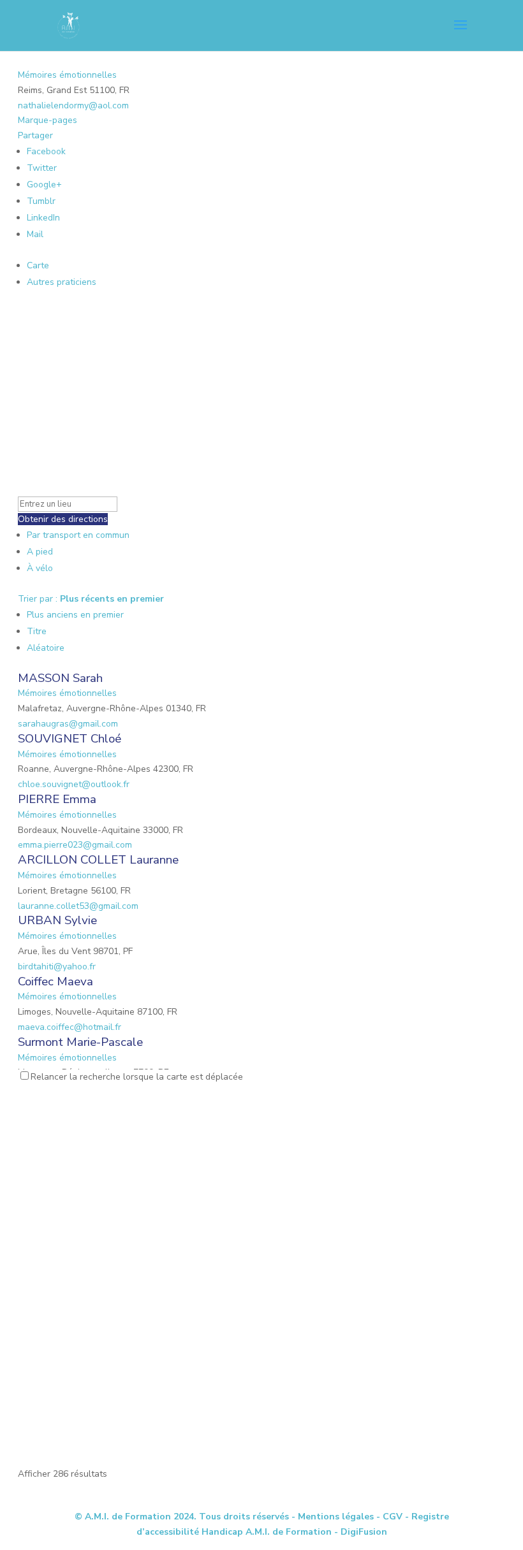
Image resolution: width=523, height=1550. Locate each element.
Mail (35, 234)
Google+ (44, 184)
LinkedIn (43, 218)
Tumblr (41, 201)
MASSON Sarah (60, 678)
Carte (38, 265)
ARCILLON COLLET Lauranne (98, 859)
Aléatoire (45, 648)
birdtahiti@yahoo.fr (57, 966)
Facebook (46, 151)
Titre (37, 631)
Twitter (42, 168)
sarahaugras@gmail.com (68, 724)
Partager (35, 135)
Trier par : (91, 599)
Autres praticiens (61, 282)
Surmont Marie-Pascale (80, 1042)
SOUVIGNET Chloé (69, 738)
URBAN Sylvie (57, 920)
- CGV (389, 1516)
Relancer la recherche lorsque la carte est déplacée (137, 1077)
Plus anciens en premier (75, 615)
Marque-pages (47, 120)
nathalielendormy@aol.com (73, 105)
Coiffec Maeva (55, 981)
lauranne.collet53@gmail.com (78, 906)
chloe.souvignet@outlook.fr (73, 784)
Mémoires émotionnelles (67, 75)
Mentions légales (336, 1516)
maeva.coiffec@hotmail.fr (69, 1027)
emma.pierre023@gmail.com (75, 845)
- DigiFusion (360, 1532)
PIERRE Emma (57, 799)
